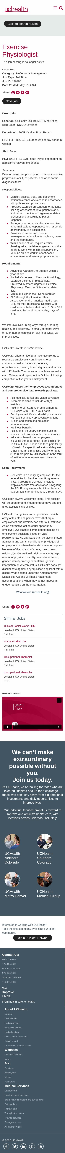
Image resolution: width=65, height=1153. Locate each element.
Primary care (11, 1108)
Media (8, 1077)
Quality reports (12, 1041)
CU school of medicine (16, 1036)
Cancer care (11, 1090)
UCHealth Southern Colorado (44, 858)
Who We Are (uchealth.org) (32, 592)
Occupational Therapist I (18, 656)
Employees (10, 1072)
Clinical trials (11, 1018)
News (7, 1059)
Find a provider (12, 1023)
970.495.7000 (9, 973)
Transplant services (14, 1113)
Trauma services (13, 1117)
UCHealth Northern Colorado (12, 858)
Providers (9, 1068)
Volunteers (10, 1081)
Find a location (12, 1032)
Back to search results (23, 23)
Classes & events (13, 1054)
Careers (9, 1014)
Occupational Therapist (18, 672)
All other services (13, 1126)
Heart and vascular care (16, 1095)
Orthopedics (11, 1104)
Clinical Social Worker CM (19, 626)
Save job (12, 101)
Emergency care (13, 1122)
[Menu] (55, 8)
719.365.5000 (9, 982)
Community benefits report (18, 1045)
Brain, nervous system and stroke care (24, 1099)
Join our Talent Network (32, 938)
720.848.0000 (9, 964)
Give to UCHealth (13, 1027)
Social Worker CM (15, 641)
